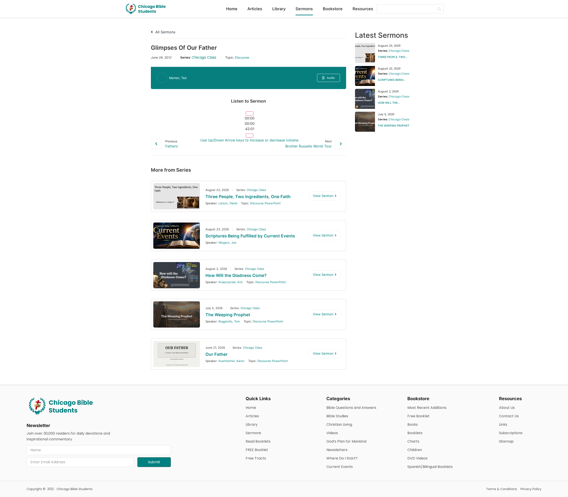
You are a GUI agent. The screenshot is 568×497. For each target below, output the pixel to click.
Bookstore (333, 8)
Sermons (304, 8)
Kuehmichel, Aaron (232, 361)
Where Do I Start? (341, 458)
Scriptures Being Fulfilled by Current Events (250, 236)
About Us (507, 407)
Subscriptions (511, 432)
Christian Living (339, 424)
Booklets (414, 432)
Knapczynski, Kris (231, 282)
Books (412, 424)
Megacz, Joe (227, 242)
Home (231, 8)
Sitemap (506, 441)
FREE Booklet (257, 449)
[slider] (249, 123)
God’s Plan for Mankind (346, 441)
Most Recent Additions (426, 407)
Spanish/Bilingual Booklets (430, 466)
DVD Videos (417, 458)
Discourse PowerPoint (265, 203)
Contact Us (509, 416)
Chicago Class (204, 57)
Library (279, 8)
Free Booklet (418, 416)
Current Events (339, 466)
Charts (413, 441)
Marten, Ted (178, 78)
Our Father (216, 354)
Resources (363, 8)
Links (503, 424)
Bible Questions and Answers (351, 407)
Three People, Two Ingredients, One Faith (248, 196)
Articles (254, 8)
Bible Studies (337, 416)
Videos (332, 432)
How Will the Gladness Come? (235, 275)
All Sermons (164, 32)
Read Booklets (258, 441)
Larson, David (228, 203)
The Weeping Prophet (227, 314)
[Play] (249, 113)
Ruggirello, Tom (229, 321)
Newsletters (336, 449)
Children (414, 449)
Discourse (242, 57)
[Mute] (249, 135)
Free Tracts (256, 458)
